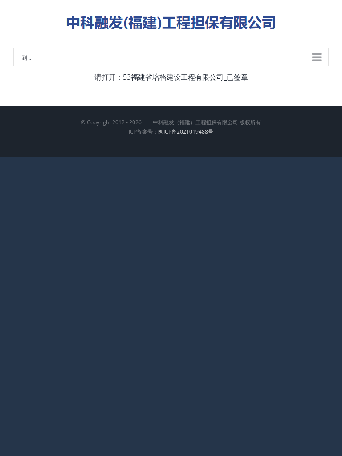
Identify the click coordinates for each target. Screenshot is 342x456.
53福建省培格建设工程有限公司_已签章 (185, 77)
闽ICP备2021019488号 (185, 131)
